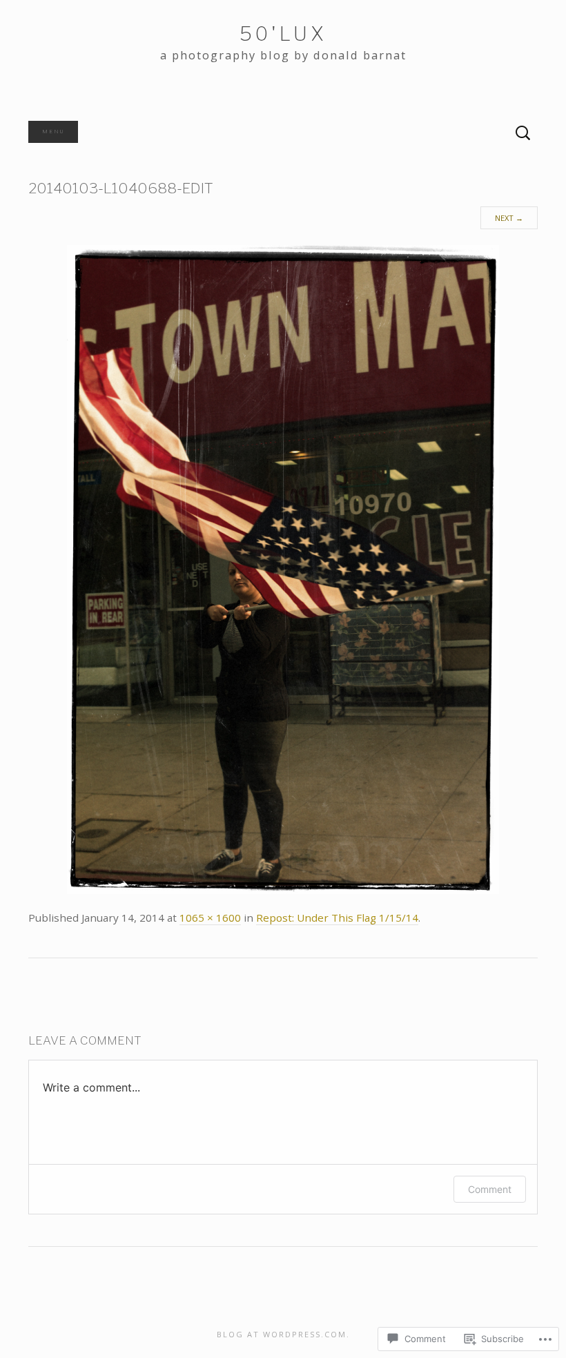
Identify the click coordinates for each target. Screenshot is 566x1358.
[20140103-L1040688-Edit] (283, 568)
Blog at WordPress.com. (283, 1334)
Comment (489, 1189)
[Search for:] (523, 133)
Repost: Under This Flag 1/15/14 (337, 917)
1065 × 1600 (210, 917)
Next (509, 218)
